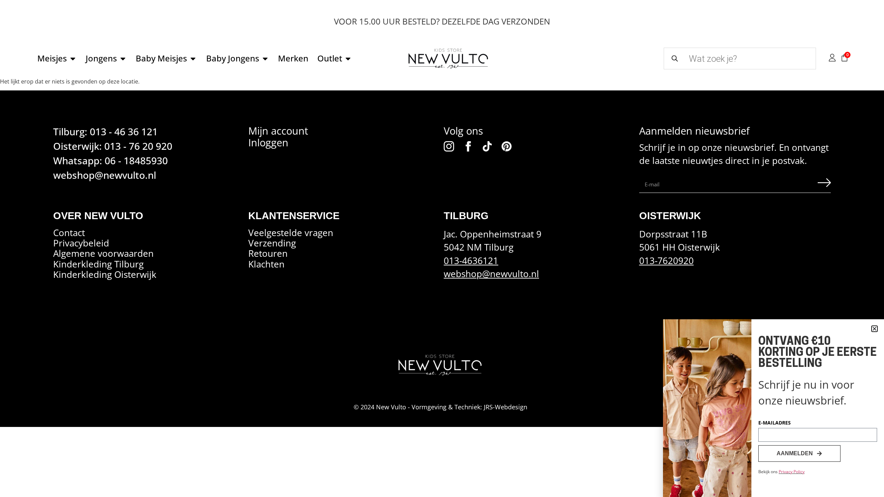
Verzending (272, 243)
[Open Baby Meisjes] (193, 58)
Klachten (266, 264)
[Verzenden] (824, 184)
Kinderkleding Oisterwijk (104, 275)
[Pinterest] (506, 146)
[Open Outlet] (348, 58)
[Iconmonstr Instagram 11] (449, 146)
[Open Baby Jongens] (265, 58)
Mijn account (278, 131)
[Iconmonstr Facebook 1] (468, 146)
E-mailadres (774, 423)
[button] (874, 328)
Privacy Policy (792, 472)
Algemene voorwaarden (103, 253)
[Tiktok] (487, 146)
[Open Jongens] (123, 58)
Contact (69, 233)
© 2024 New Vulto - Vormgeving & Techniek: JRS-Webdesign (440, 407)
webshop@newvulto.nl (491, 274)
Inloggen (268, 142)
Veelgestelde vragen (290, 233)
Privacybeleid (81, 243)
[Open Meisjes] (73, 58)
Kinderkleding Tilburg (98, 264)
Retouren (268, 253)
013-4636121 (471, 261)
